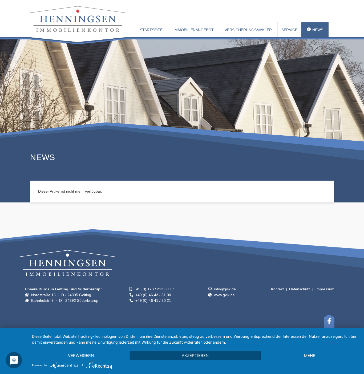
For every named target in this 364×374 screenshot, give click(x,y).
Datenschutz (299, 289)
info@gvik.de (224, 289)
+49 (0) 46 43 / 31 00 (152, 295)
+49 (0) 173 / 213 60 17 (153, 289)
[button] (289, 29)
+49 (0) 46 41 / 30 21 (152, 300)
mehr (310, 355)
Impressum (325, 289)
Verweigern (81, 355)
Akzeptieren (195, 355)
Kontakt (277, 289)
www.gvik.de (223, 295)
